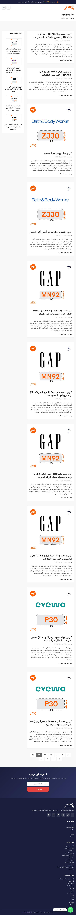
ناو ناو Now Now (70, 853)
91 (41, 758)
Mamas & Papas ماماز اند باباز (65, 867)
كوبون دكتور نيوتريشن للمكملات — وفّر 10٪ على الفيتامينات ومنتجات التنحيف (13, 70)
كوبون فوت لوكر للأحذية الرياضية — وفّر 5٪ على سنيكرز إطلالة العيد (13, 108)
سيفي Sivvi (71, 857)
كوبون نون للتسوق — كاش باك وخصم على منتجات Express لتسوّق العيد (13, 51)
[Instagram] (63, 815)
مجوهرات (71, 902)
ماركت (72, 900)
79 (59, 758)
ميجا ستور (71, 904)
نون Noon (71, 850)
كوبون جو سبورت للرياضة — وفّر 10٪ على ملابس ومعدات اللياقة (13, 89)
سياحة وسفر (71, 893)
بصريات (72, 888)
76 (45, 755)
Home (72, 18)
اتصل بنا (72, 836)
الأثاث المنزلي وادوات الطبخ (66, 878)
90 (47, 758)
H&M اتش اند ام (69, 862)
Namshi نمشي (70, 846)
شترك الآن (39, 789)
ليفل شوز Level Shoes (68, 855)
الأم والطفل (71, 881)
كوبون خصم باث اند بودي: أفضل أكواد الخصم (51, 232)
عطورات (72, 897)
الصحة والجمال (70, 886)
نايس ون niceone (69, 848)
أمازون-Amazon (70, 860)
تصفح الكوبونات (70, 827)
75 (51, 755)
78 (33, 755)
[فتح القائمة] (4, 8)
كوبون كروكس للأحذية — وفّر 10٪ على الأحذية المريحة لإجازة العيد (13, 127)
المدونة (72, 829)
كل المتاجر (71, 869)
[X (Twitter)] (72, 815)
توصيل (72, 890)
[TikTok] (68, 815)
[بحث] (8, 8)
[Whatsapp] (70, 910)
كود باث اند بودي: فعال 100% (58, 153)
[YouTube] (58, 815)
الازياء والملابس (70, 883)
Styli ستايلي (71, 864)
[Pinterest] (53, 815)
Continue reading (65, 60)
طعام (73, 895)
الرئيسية (72, 825)
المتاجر (72, 834)
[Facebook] (49, 815)
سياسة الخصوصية (27, 912)
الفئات (72, 832)
